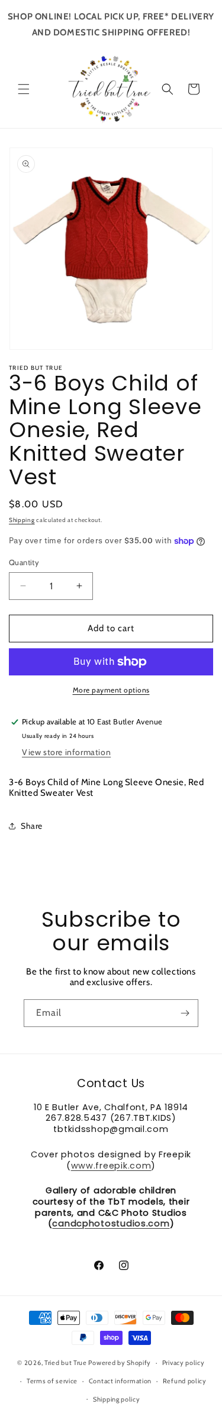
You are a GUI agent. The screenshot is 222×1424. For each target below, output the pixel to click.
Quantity (24, 562)
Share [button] (32, 826)
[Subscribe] (185, 1013)
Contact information (120, 1381)
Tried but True (66, 1363)
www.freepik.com (111, 1166)
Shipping (22, 520)
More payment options (111, 689)
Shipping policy (116, 1399)
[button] (24, 89)
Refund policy (185, 1381)
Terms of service (52, 1381)
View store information (66, 752)
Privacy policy (183, 1363)
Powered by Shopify (119, 1363)
